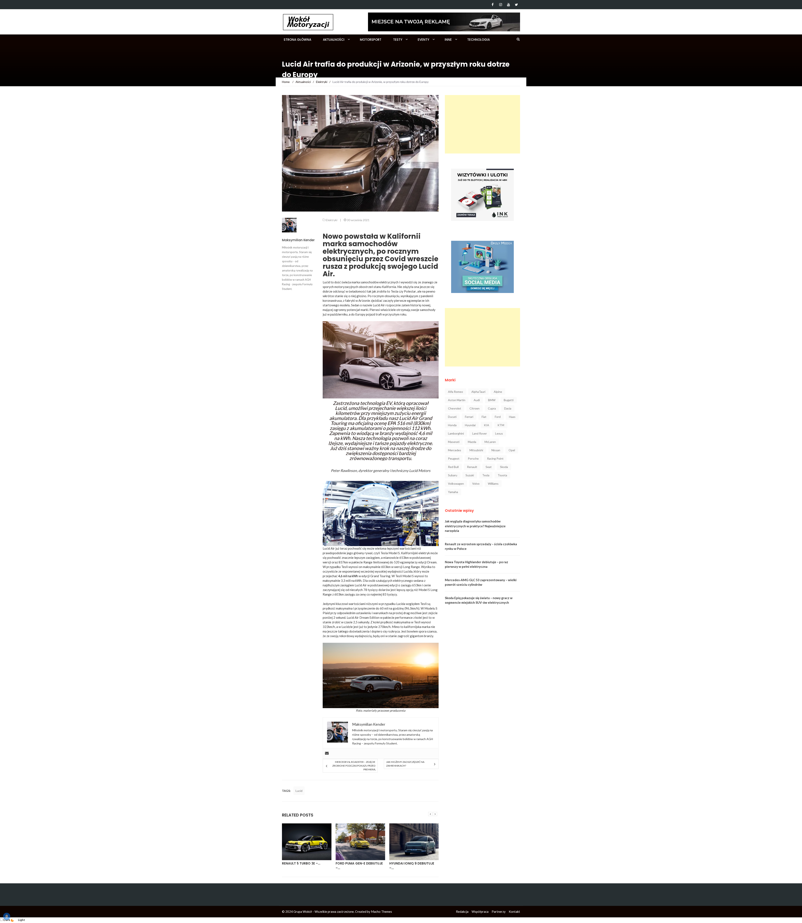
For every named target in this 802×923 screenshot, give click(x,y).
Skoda (504, 467)
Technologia (478, 39)
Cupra (492, 408)
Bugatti (509, 400)
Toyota (502, 475)
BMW (491, 400)
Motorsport (370, 39)
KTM (500, 425)
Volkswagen (456, 483)
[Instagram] (500, 4)
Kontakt (514, 911)
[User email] (327, 753)
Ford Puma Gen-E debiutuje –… (305, 865)
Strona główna (297, 39)
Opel (512, 450)
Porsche (473, 458)
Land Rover (479, 433)
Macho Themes (381, 911)
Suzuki (470, 475)
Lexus (499, 433)
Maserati (453, 442)
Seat (489, 467)
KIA (486, 425)
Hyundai (470, 425)
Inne (448, 39)
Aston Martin (456, 400)
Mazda (472, 442)
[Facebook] (492, 4)
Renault (472, 467)
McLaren (490, 442)
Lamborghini (456, 433)
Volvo (476, 483)
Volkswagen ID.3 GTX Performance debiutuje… (411, 865)
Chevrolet (454, 408)
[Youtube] (508, 4)
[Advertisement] (482, 124)
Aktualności (333, 39)
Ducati (452, 416)
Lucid (299, 790)
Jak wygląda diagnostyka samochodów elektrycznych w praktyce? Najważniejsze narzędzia (475, 525)
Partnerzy (499, 911)
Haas (512, 416)
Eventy (423, 39)
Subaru (452, 475)
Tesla (394, 291)
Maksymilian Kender (298, 240)
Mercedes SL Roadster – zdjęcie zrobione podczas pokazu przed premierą (353, 765)
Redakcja (462, 911)
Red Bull (453, 467)
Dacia (507, 408)
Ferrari (469, 416)
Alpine (498, 391)
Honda (452, 425)
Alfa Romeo (455, 391)
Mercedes (454, 450)
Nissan (495, 450)
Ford (498, 416)
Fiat (484, 416)
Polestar (410, 291)
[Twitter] (516, 4)
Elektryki (331, 220)
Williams (493, 483)
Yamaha (453, 492)
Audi (477, 400)
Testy (397, 39)
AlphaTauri (478, 391)
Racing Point (495, 458)
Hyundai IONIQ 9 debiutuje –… (358, 865)
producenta (397, 710)
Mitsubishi (476, 450)
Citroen (475, 408)
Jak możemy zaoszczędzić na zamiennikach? (405, 763)
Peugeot (453, 458)
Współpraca (480, 911)
